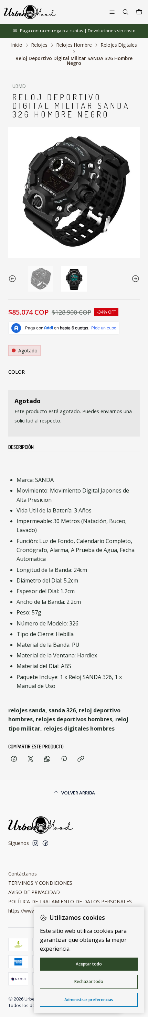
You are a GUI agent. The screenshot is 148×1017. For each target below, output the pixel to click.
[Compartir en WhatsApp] (47, 759)
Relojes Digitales (119, 45)
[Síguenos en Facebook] (45, 843)
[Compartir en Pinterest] (64, 759)
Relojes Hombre (74, 45)
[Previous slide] (13, 278)
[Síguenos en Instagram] (35, 843)
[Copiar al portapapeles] (80, 759)
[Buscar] (125, 12)
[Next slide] (134, 278)
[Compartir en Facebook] (14, 759)
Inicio (16, 45)
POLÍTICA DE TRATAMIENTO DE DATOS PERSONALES (70, 901)
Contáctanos (22, 873)
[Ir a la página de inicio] (30, 12)
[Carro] (139, 12)
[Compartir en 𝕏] (30, 759)
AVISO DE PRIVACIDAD (34, 892)
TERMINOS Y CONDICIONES (40, 883)
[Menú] (112, 12)
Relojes (39, 45)
